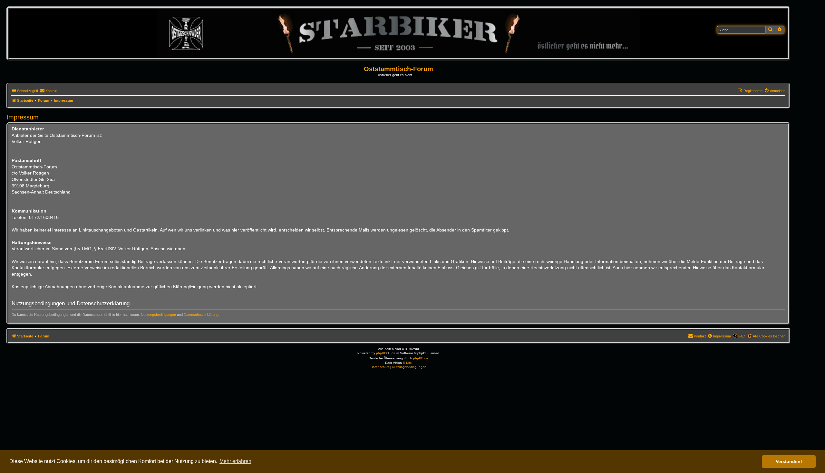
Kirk (409, 362)
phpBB (381, 353)
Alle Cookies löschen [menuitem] (769, 336)
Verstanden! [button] (789, 461)
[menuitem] (48, 91)
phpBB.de (420, 358)
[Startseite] (398, 33)
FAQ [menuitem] (741, 336)
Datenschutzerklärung (201, 315)
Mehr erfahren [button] (235, 461)
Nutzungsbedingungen (158, 315)
